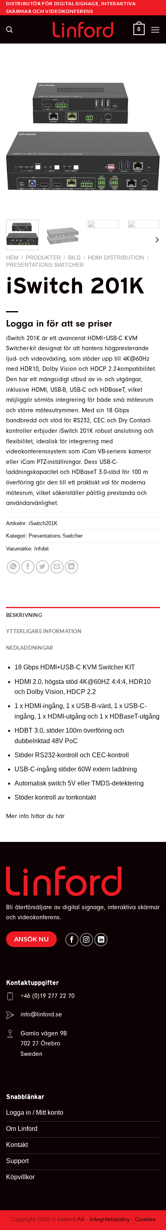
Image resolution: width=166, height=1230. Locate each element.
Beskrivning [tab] (24, 615)
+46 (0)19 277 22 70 (48, 995)
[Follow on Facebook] (72, 939)
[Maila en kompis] (57, 566)
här (60, 816)
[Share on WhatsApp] (13, 566)
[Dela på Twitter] (42, 566)
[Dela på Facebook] (28, 566)
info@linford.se (41, 1014)
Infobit (41, 549)
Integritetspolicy (110, 1219)
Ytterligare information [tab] (43, 631)
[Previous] (19, 136)
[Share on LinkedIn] (71, 566)
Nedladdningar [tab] (29, 647)
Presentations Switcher (45, 265)
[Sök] (9, 29)
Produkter (43, 258)
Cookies (145, 1219)
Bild (74, 258)
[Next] (146, 136)
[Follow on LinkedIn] (101, 939)
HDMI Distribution (116, 258)
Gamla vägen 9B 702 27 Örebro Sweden (44, 1044)
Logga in (25, 323)
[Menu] (155, 29)
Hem (12, 258)
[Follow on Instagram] (86, 939)
